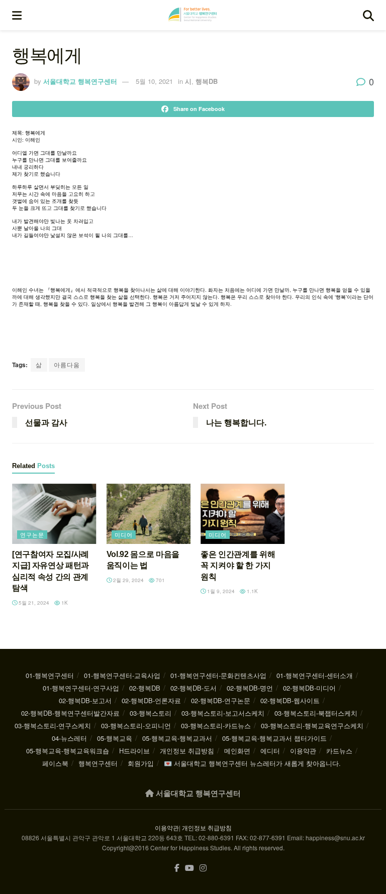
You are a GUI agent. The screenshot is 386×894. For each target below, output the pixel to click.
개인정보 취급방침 (187, 750)
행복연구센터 (98, 763)
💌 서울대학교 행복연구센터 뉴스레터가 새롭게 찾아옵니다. (252, 763)
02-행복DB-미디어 (309, 688)
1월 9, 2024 (220, 591)
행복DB (207, 81)
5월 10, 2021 (154, 81)
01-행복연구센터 (50, 675)
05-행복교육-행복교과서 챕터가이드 (274, 738)
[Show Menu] (17, 15)
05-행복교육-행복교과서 (177, 738)
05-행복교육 (114, 738)
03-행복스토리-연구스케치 (53, 725)
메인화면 (237, 750)
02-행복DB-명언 (250, 688)
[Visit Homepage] (192, 15)
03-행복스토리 (150, 713)
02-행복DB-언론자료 (151, 700)
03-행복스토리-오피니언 (136, 725)
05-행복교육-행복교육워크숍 (67, 750)
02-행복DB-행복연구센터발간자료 (70, 713)
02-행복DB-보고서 (85, 700)
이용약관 (303, 750)
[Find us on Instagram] (203, 868)
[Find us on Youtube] (189, 868)
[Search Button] (368, 15)
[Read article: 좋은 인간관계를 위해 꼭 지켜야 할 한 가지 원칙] (243, 514)
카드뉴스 (339, 750)
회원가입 (141, 763)
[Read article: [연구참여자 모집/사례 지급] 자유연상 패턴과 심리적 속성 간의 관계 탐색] (54, 514)
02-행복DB (144, 688)
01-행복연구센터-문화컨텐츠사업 (218, 675)
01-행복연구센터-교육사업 (122, 675)
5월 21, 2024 (33, 602)
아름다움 (67, 364)
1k (64, 602)
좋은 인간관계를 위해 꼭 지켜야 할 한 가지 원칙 (238, 565)
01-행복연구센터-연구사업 (81, 688)
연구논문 (32, 534)
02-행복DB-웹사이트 (290, 700)
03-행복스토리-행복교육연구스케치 (312, 725)
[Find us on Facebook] (176, 868)
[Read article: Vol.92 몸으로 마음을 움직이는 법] (149, 514)
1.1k (251, 591)
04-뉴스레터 (69, 738)
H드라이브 (134, 750)
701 (159, 580)
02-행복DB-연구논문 (220, 700)
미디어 (124, 534)
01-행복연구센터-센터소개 (314, 675)
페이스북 (55, 763)
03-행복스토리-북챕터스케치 (315, 713)
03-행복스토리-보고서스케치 (222, 713)
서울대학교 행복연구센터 (80, 81)
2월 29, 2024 (128, 580)
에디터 (270, 750)
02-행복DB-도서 (193, 688)
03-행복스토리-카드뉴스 (216, 725)
